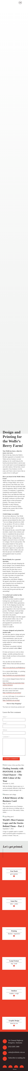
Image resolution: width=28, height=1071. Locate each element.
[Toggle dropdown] (25, 3)
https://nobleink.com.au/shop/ (11, 700)
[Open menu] (20, 2)
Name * (5, 717)
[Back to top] (23, 1066)
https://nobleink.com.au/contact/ (12, 692)
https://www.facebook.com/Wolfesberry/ (14, 667)
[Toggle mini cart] (23, 3)
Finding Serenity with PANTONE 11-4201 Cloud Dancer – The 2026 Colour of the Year (13, 774)
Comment (6, 736)
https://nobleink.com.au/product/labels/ (14, 675)
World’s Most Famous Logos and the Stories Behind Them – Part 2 (13, 823)
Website (5, 730)
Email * (5, 723)
